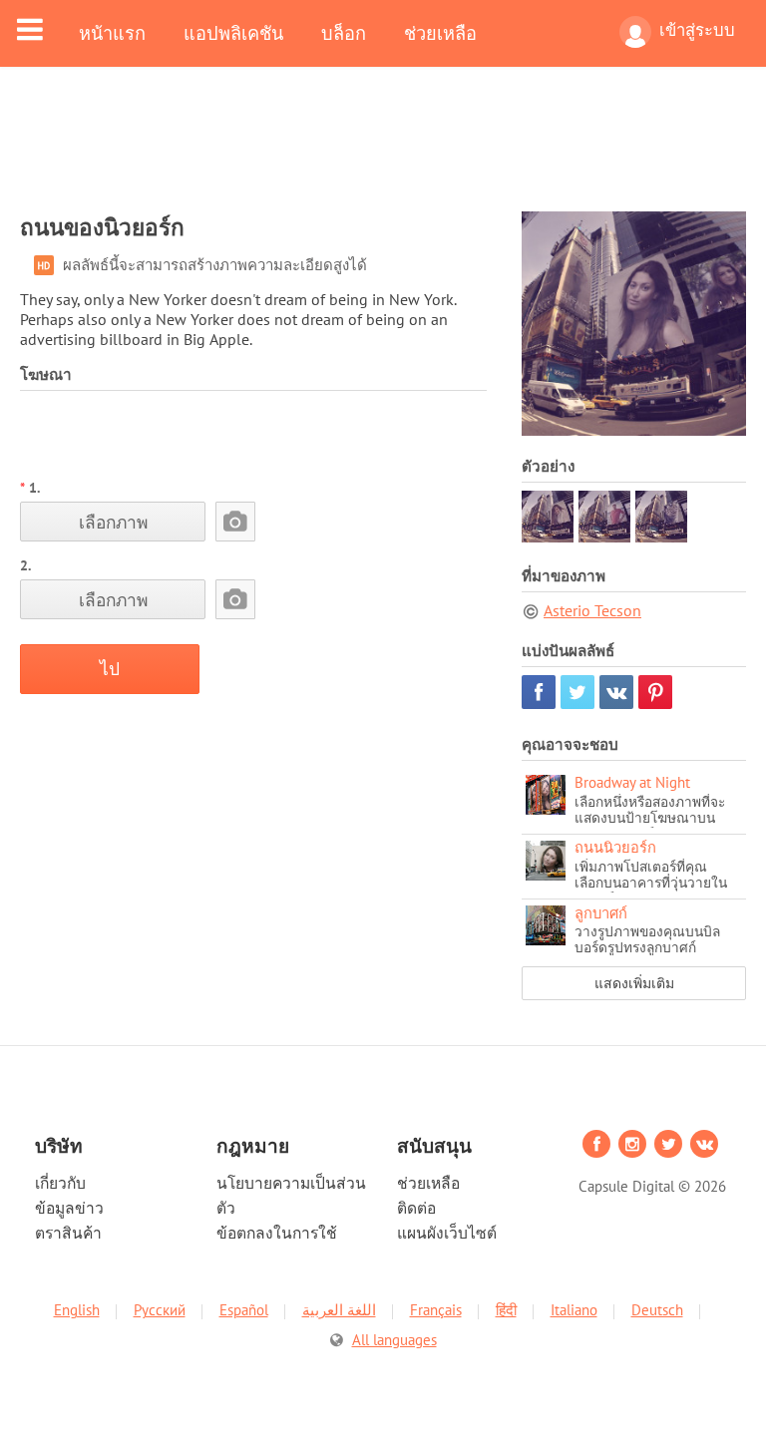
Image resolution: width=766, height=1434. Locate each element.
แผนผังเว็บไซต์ (447, 1233)
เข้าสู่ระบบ (697, 30)
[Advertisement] (383, 151)
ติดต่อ (416, 1208)
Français (436, 1309)
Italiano (574, 1309)
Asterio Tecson (592, 610)
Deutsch (657, 1309)
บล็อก (343, 33)
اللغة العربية (339, 1309)
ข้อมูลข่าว (69, 1208)
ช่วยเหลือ (440, 33)
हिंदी (506, 1309)
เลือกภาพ (113, 522)
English (77, 1309)
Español (243, 1309)
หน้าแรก (112, 33)
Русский (160, 1309)
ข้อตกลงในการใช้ (276, 1233)
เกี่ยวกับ (60, 1183)
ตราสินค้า (68, 1233)
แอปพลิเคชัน (233, 33)
